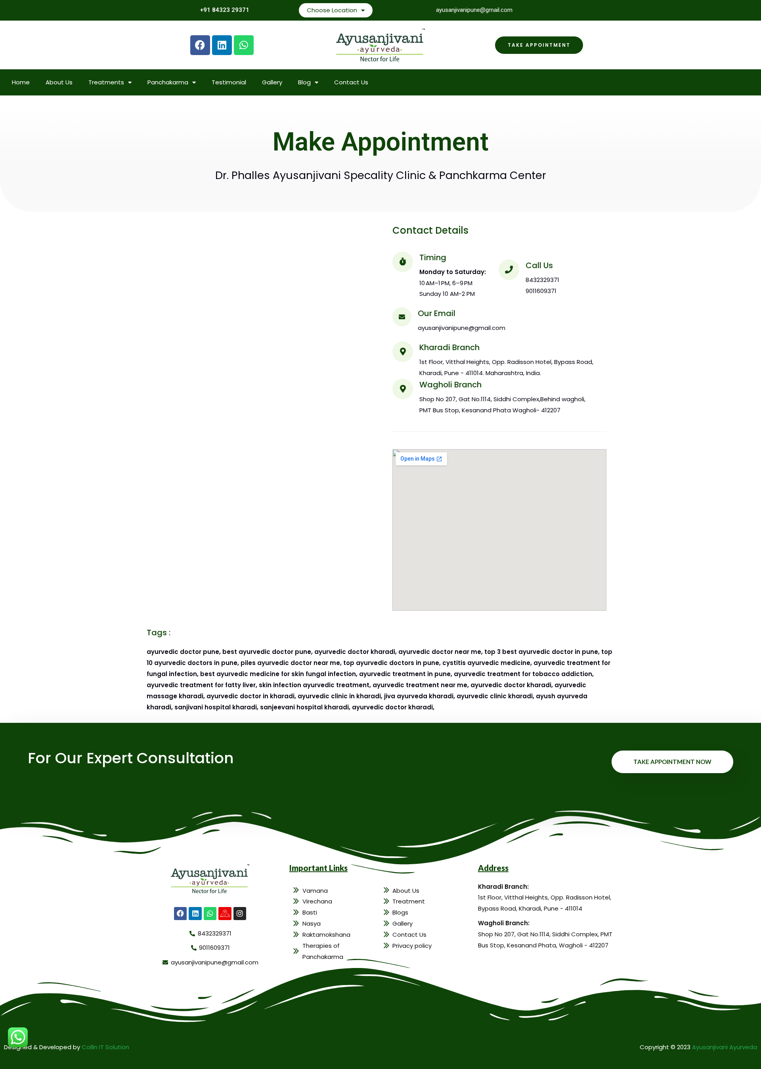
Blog (304, 82)
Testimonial (229, 82)
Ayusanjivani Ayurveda (724, 1047)
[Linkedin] (222, 45)
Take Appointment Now (672, 761)
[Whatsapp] (244, 45)
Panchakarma (167, 82)
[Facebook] (200, 45)
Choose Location (332, 10)
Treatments (106, 82)
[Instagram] (239, 913)
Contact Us (351, 82)
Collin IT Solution (105, 1047)
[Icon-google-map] (224, 913)
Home (21, 82)
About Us (59, 82)
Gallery (272, 82)
